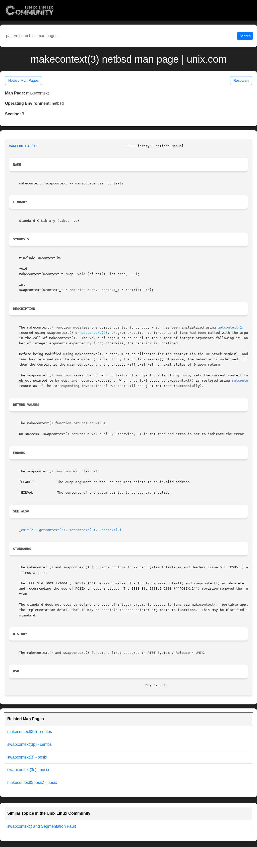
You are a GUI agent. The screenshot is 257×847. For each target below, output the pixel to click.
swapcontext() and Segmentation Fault (41, 826)
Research (241, 80)
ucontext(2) (110, 530)
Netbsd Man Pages (23, 80)
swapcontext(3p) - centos (29, 744)
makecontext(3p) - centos (29, 731)
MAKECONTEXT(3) (23, 146)
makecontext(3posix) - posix (32, 782)
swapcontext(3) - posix (27, 757)
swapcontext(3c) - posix (28, 770)
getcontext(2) (231, 327)
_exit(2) (27, 530)
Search (245, 36)
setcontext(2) (94, 333)
